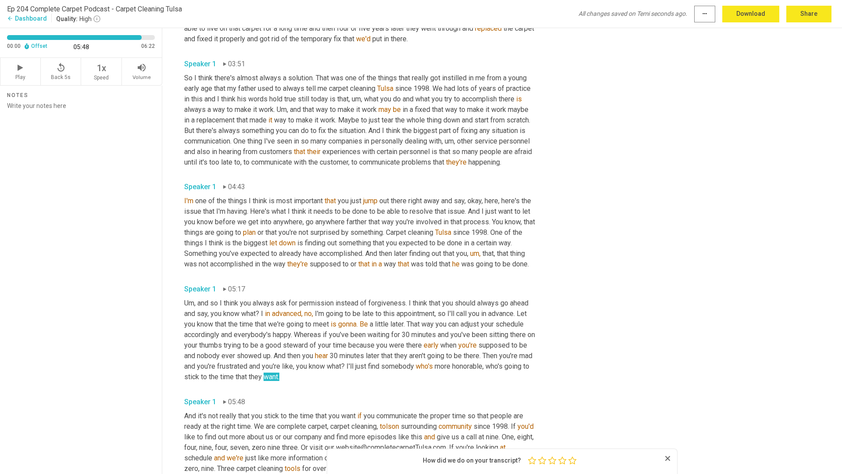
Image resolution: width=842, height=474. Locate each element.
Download (750, 13)
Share (808, 13)
